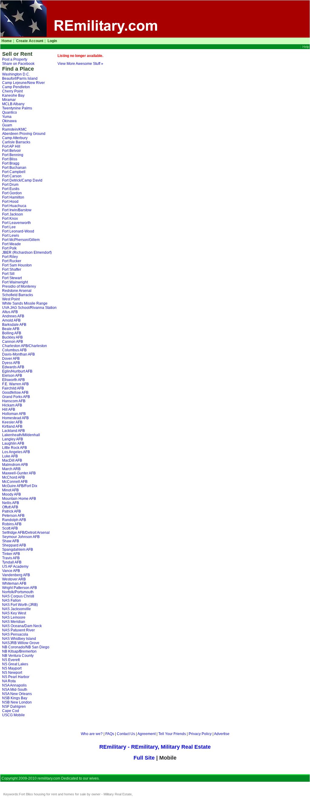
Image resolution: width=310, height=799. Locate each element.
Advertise (221, 734)
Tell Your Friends (172, 734)
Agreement (146, 734)
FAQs (109, 734)
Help (305, 46)
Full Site (145, 758)
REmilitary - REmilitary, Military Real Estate (155, 747)
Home (7, 41)
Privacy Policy (200, 734)
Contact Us (126, 734)
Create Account (29, 41)
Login (52, 41)
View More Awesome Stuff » (80, 64)
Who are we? (92, 734)
